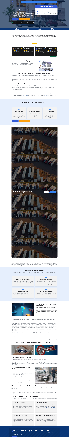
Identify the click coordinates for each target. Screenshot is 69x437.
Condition (50, 11)
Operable (51, 13)
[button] (56, 51)
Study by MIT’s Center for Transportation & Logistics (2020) (47, 407)
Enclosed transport (25, 95)
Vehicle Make (48, 11)
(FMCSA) (17, 332)
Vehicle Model (49, 11)
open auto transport (46, 95)
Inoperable (54, 13)
